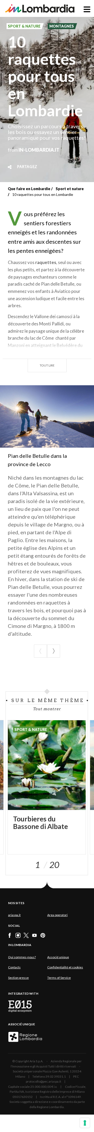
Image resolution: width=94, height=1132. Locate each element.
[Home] (39, 8)
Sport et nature (70, 188)
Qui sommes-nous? (22, 957)
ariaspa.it (14, 915)
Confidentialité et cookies (65, 967)
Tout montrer (47, 709)
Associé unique (58, 957)
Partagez (27, 167)
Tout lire (47, 365)
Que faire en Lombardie (29, 188)
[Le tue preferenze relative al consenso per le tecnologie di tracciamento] (85, 1123)
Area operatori (57, 915)
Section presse (18, 978)
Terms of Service (59, 978)
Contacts (14, 967)
